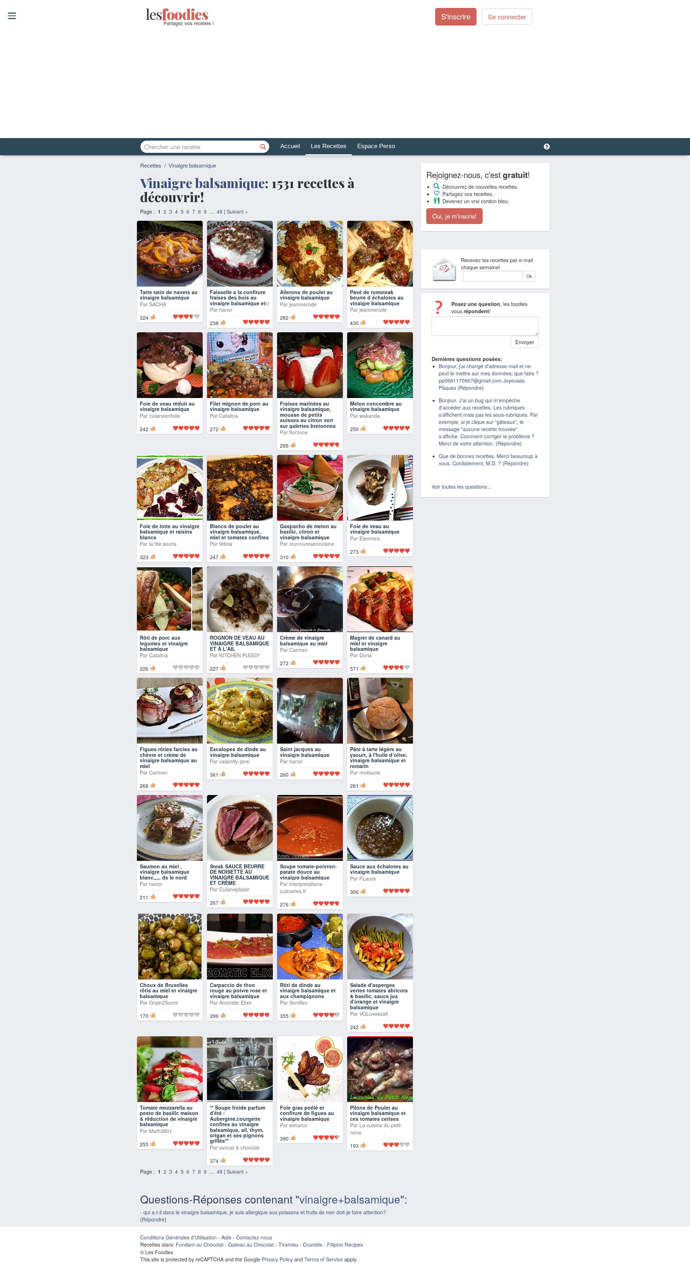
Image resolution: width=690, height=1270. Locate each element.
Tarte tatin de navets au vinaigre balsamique (169, 294)
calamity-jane (234, 761)
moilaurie (369, 772)
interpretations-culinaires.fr (302, 887)
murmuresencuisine (311, 543)
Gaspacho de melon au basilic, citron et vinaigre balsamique (308, 531)
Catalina (228, 415)
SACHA (157, 304)
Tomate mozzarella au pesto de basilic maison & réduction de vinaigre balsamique (169, 1116)
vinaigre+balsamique (349, 1199)
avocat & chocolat (239, 1147)
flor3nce (298, 432)
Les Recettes (328, 146)
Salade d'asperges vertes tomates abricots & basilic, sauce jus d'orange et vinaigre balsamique (379, 996)
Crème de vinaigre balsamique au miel (303, 640)
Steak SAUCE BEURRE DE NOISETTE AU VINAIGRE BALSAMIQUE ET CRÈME (239, 874)
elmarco (298, 1125)
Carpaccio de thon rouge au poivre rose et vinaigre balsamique (238, 990)
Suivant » (237, 211)
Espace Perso (376, 146)
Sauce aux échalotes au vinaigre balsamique (379, 869)
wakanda (369, 415)
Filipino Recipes (345, 1244)
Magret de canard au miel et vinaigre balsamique (375, 643)
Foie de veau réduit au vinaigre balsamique (167, 406)
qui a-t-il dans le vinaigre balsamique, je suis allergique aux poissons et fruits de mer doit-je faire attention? (264, 1212)
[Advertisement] (345, 82)
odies (146, 14)
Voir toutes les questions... (461, 486)
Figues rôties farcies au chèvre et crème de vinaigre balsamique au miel (169, 757)
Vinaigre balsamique (192, 165)
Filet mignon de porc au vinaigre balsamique (239, 406)
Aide (226, 1237)
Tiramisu (288, 1244)
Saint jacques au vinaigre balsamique (305, 751)
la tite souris (162, 543)
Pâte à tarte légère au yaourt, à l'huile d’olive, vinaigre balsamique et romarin (378, 757)
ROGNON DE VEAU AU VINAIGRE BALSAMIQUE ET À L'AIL (239, 643)
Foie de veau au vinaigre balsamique (375, 528)
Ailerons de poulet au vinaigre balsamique (306, 294)
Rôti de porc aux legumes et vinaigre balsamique (164, 643)
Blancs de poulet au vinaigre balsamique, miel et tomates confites (239, 531)
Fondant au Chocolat (200, 1244)
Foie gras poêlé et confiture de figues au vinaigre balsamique (307, 1113)
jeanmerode (303, 304)
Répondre (153, 1219)
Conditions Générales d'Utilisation (178, 1237)
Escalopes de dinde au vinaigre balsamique (238, 751)
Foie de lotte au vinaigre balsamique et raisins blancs (169, 531)
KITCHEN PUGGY (239, 655)
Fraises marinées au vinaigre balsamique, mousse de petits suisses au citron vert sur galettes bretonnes (308, 414)
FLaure (367, 878)
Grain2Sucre (163, 1002)
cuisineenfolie (164, 415)
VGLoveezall (373, 1013)
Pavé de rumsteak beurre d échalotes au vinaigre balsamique (377, 297)
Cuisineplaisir (234, 889)
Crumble (312, 1244)
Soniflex (298, 1002)
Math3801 (160, 1130)
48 (219, 211)
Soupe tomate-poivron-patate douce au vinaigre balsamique (308, 872)
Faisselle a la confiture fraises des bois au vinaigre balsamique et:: (239, 297)
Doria (365, 655)
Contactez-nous (254, 1237)
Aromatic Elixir (235, 1002)
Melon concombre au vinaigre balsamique (376, 406)
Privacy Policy (277, 1259)
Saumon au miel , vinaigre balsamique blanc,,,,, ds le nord (164, 872)
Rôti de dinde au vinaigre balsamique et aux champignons (308, 990)
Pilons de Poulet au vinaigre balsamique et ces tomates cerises (378, 1113)
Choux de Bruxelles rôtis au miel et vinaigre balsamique (168, 990)
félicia (225, 543)
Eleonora (369, 538)
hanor (226, 309)
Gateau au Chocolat (251, 1244)
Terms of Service (323, 1259)
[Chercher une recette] (263, 146)
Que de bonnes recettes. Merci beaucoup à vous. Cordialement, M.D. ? (488, 459)
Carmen (298, 649)
